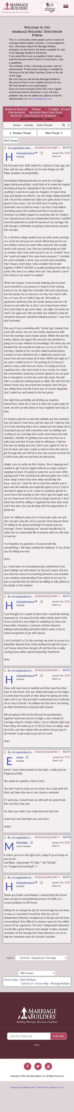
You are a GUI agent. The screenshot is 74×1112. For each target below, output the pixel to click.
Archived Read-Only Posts (45, 113)
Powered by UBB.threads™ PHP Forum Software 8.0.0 (37, 1087)
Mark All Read (28, 979)
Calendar (28, 125)
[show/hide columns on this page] (68, 125)
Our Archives (16, 113)
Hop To (10, 958)
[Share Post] (59, 148)
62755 (67, 596)
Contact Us (27, 983)
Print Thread (11, 140)
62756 (67, 670)
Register (55, 109)
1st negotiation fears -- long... (24, 148)
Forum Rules (11, 979)
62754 (67, 147)
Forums (36, 109)
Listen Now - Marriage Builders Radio (49, 8)
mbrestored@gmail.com (39, 98)
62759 (67, 877)
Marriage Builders (16, 109)
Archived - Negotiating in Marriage (33, 116)
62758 (67, 837)
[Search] (63, 125)
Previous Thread (21, 133)
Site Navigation (65, 6)
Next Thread (52, 133)
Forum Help (41, 983)
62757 (67, 751)
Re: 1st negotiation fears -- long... (26, 596)
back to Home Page (15, 6)
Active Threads (44, 125)
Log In (67, 109)
